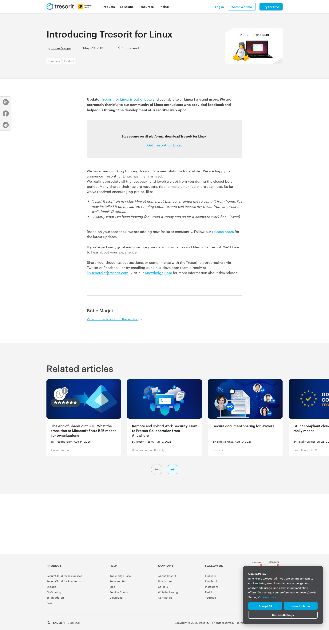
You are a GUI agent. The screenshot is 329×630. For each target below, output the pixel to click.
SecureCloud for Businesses (64, 576)
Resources (146, 6)
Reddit (209, 592)
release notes (223, 231)
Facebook (211, 581)
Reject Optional (301, 606)
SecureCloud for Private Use (64, 581)
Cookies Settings (283, 614)
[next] (172, 469)
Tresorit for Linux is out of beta (126, 99)
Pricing (164, 6)
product (69, 61)
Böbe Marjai (61, 47)
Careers (163, 586)
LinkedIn (210, 576)
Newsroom (165, 581)
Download (116, 597)
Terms (240, 622)
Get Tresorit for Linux (164, 144)
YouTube (210, 597)
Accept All (265, 606)
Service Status (118, 592)
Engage (51, 586)
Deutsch (74, 622)
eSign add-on (55, 597)
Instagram (211, 586)
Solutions (126, 6)
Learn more (269, 597)
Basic (49, 603)
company (54, 61)
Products (108, 6)
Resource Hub (118, 581)
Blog (112, 586)
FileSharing (53, 592)
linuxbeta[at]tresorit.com (107, 272)
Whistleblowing (168, 592)
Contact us (165, 597)
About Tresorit (167, 576)
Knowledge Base (158, 272)
